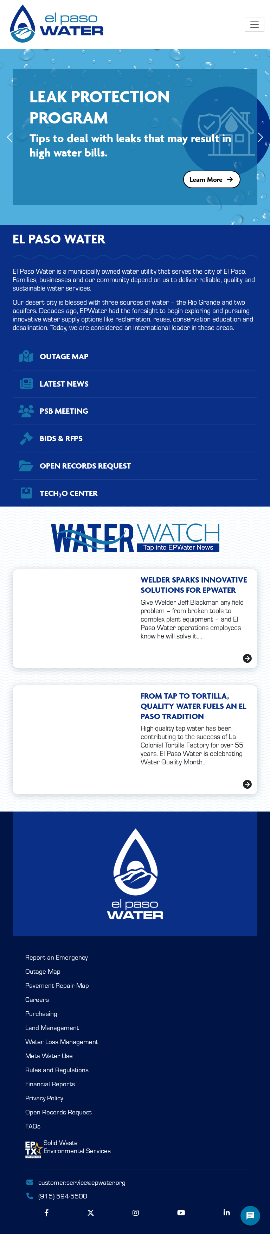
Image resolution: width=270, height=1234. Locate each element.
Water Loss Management (61, 1042)
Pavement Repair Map (57, 985)
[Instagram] (136, 1213)
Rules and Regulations (57, 1070)
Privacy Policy (44, 1098)
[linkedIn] (227, 1213)
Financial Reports (50, 1084)
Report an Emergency (56, 957)
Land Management (52, 1028)
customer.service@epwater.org (82, 1182)
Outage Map (42, 971)
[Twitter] (90, 1213)
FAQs (32, 1126)
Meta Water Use (49, 1056)
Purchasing (41, 1014)
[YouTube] (181, 1213)
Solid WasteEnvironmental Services (77, 1147)
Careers (37, 1000)
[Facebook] (46, 1213)
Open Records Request (58, 1112)
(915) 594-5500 (62, 1196)
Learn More (206, 179)
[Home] (58, 24)
